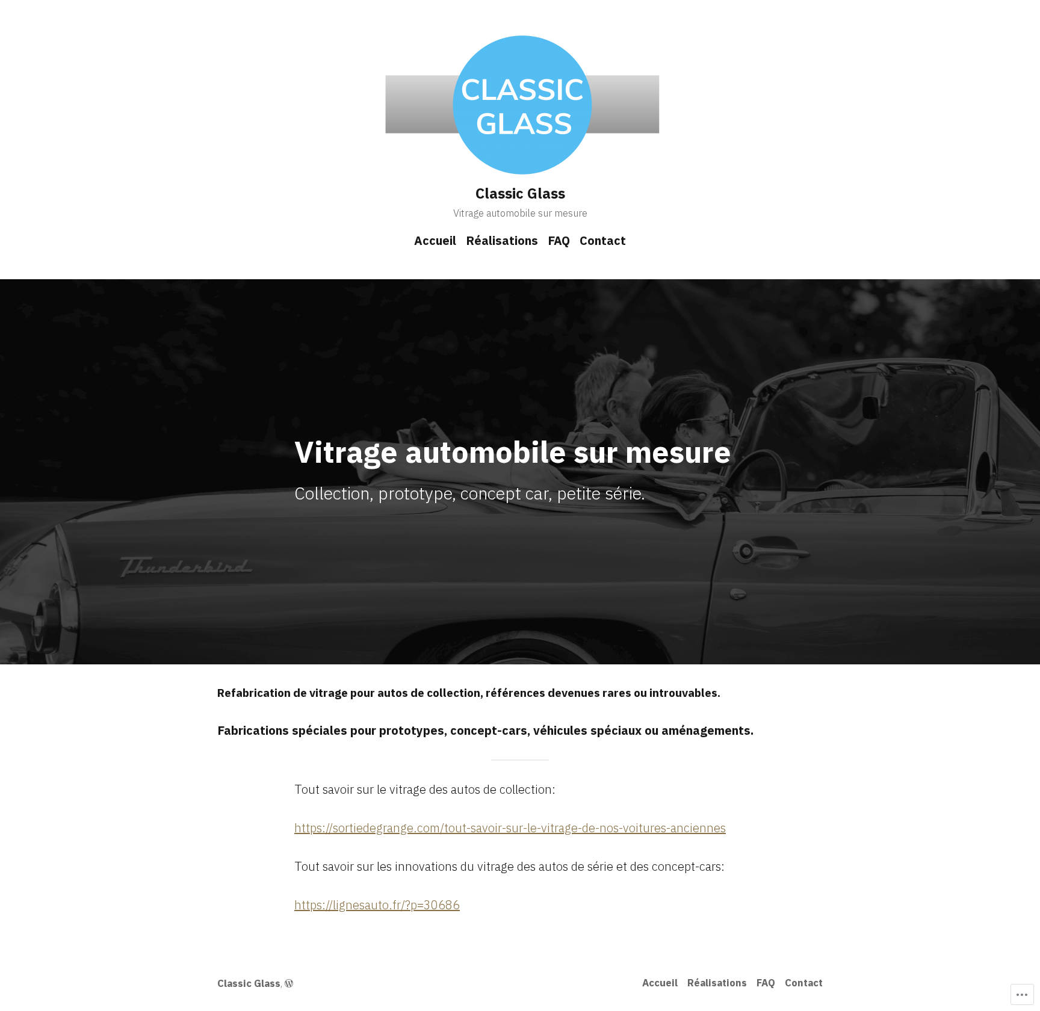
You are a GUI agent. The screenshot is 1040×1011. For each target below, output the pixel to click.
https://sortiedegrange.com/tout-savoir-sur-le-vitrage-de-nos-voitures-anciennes (510, 828)
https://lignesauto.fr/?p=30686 (377, 905)
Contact (603, 240)
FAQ (559, 240)
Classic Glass (520, 193)
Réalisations (502, 240)
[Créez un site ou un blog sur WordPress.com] (289, 983)
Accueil (435, 240)
